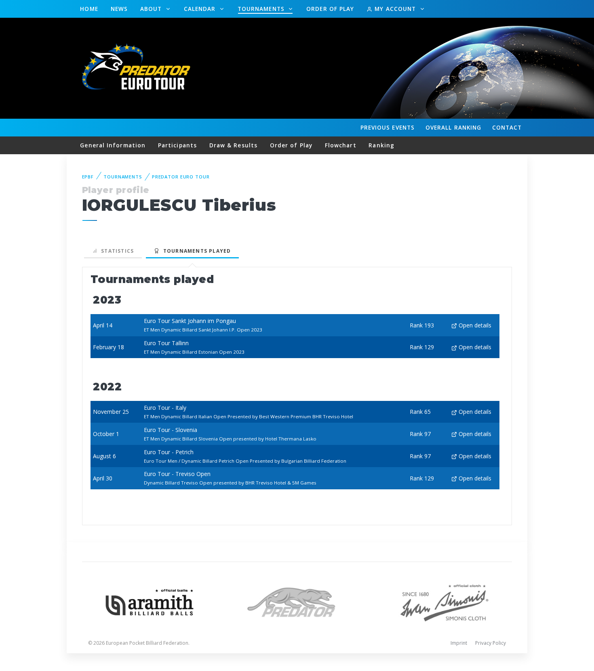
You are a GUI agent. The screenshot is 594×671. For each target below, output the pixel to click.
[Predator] (297, 601)
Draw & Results (233, 145)
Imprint (459, 643)
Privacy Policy (490, 643)
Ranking (453, 127)
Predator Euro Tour (181, 177)
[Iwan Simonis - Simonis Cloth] (444, 601)
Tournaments (262, 9)
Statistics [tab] (116, 250)
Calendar (201, 9)
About (152, 9)
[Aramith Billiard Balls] (149, 601)
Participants (177, 145)
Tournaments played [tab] (195, 250)
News (119, 9)
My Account (395, 9)
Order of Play (330, 9)
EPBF (88, 177)
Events (387, 127)
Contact (507, 127)
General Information (112, 145)
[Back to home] (137, 67)
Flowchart (340, 145)
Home (89, 9)
